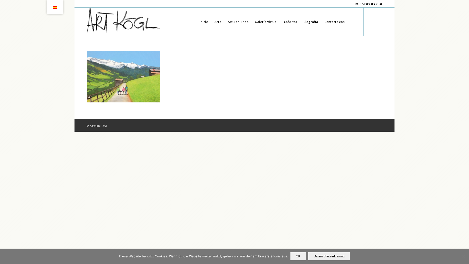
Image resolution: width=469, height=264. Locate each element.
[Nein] (462, 256)
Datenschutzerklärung (329, 256)
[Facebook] (371, 21)
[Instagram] (378, 21)
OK (298, 256)
